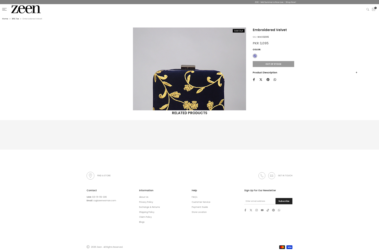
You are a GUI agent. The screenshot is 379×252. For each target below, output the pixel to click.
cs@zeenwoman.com (104, 200)
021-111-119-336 (99, 197)
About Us (143, 197)
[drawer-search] (367, 9)
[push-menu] (4, 9)
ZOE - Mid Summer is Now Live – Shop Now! (267, 2)
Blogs (141, 221)
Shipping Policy (146, 212)
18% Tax (15, 18)
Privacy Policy (146, 202)
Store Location (199, 212)
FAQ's (194, 197)
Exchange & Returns (149, 207)
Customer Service (201, 202)
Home (5, 18)
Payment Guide (200, 207)
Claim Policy (145, 216)
